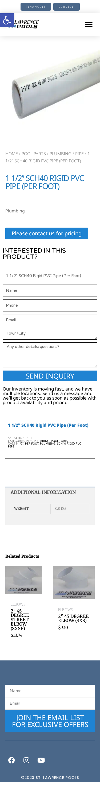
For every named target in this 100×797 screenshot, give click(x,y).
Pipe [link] (79, 154)
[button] (89, 25)
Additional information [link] (43, 492)
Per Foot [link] (31, 443)
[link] (7, 20)
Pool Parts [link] (34, 154)
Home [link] (11, 154)
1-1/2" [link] (19, 443)
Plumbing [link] (60, 154)
